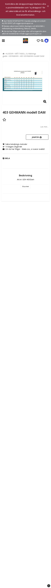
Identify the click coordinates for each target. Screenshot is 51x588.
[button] (38, 40)
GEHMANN (13, 56)
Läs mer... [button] (44, 126)
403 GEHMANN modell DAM (32, 56)
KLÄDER (9, 53)
